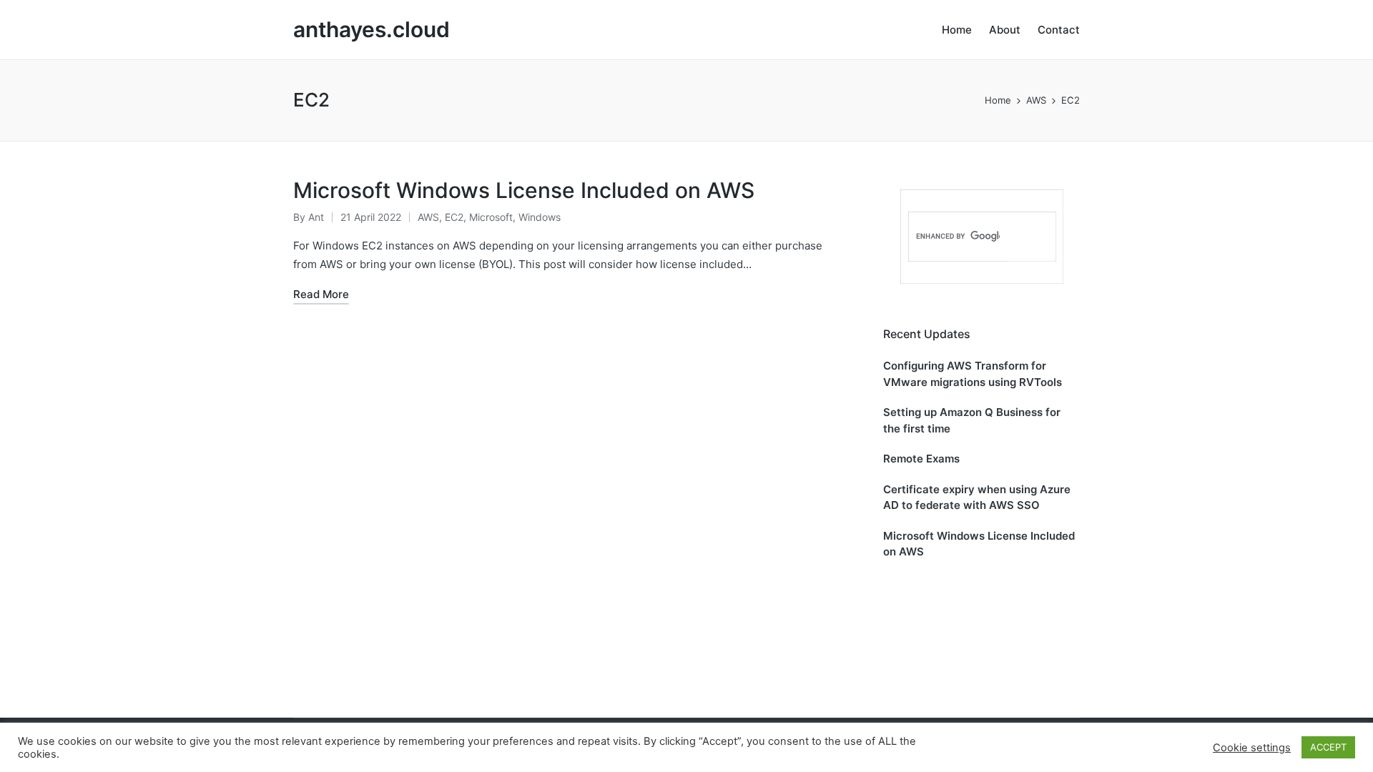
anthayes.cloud (371, 29)
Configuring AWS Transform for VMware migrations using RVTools (972, 374)
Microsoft (491, 217)
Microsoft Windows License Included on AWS (523, 190)
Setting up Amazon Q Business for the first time (971, 420)
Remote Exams (921, 458)
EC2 (454, 217)
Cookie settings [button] (1252, 747)
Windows (539, 217)
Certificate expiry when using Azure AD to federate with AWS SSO (977, 497)
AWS (428, 217)
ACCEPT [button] (1328, 747)
